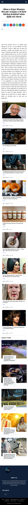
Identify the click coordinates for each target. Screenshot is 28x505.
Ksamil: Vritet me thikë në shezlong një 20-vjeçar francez (9, 408)
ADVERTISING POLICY (15, 499)
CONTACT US (22, 499)
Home (11, 5)
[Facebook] (4, 25)
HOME (3, 499)
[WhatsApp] (17, 25)
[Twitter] (7, 25)
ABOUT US (7, 499)
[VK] (14, 25)
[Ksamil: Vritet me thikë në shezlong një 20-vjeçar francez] (14, 398)
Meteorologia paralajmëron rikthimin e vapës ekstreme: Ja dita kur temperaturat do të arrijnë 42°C (9, 431)
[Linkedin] (20, 25)
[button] (2, 2)
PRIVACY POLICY (13, 500)
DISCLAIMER (6, 500)
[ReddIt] (23, 25)
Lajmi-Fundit (15, 5)
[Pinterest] (11, 25)
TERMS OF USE (21, 500)
